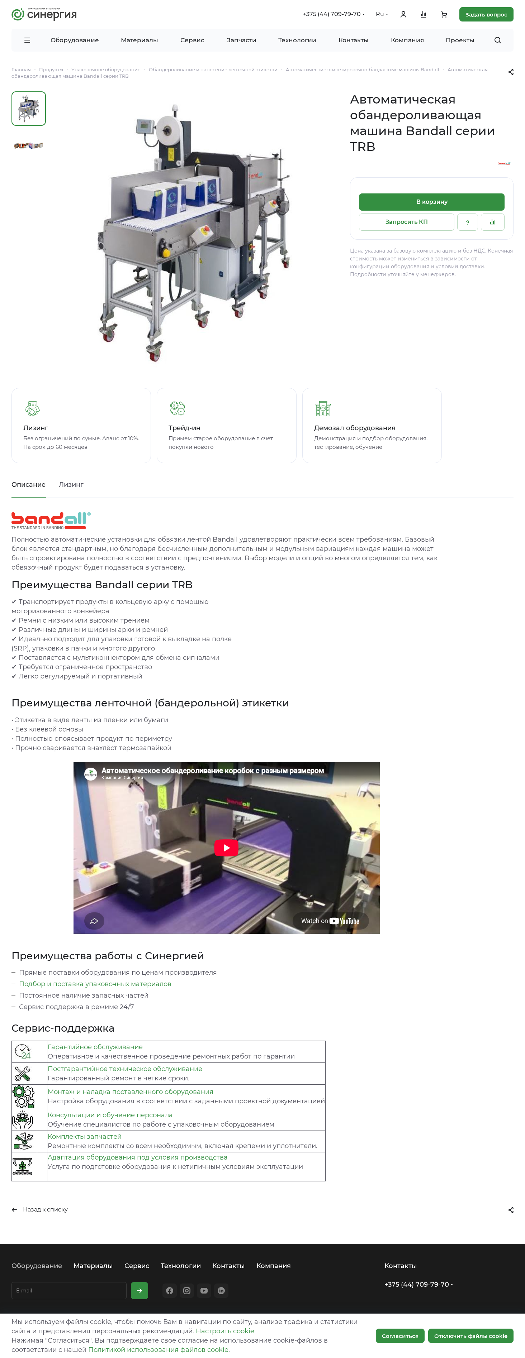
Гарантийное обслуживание (95, 1047)
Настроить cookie (225, 1331)
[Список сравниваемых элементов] (423, 14)
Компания (273, 1266)
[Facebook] (169, 1290)
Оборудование (36, 1266)
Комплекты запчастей (85, 1137)
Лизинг (71, 485)
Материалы (93, 1266)
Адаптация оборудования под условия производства (138, 1157)
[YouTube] (204, 1290)
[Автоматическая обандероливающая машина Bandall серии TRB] (194, 232)
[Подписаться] (139, 1290)
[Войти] (403, 14)
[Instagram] (187, 1290)
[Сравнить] (493, 222)
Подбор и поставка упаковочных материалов (95, 984)
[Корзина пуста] (443, 14)
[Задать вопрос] (467, 222)
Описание (28, 485)
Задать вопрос (486, 14)
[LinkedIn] (221, 1290)
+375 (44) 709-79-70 (332, 14)
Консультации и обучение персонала (110, 1115)
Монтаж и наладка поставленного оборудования (130, 1092)
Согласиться (400, 1336)
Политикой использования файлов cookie (158, 1350)
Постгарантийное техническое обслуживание (125, 1069)
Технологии (181, 1266)
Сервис (136, 1266)
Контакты (228, 1266)
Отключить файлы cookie (470, 1336)
